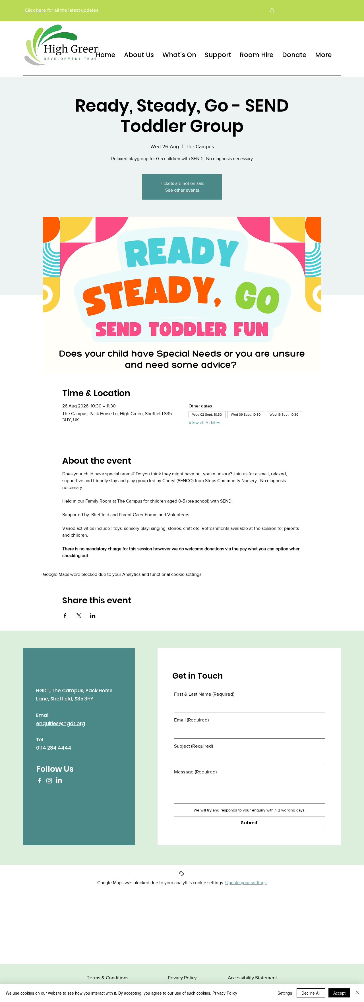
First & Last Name (204, 693)
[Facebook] (39, 780)
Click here (35, 9)
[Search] (272, 10)
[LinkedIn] (59, 780)
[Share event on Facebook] (65, 615)
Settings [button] (285, 993)
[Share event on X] (79, 615)
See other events (182, 190)
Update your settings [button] (245, 882)
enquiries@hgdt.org (60, 723)
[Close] (357, 992)
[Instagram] (49, 780)
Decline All (310, 993)
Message (195, 771)
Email (191, 719)
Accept (339, 993)
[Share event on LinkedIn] (93, 615)
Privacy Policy (224, 993)
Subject (193, 745)
